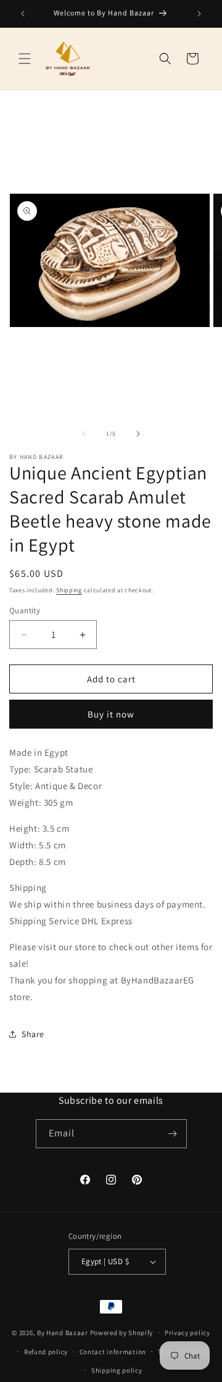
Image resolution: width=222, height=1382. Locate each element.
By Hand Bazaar (62, 1332)
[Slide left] (83, 433)
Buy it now (111, 714)
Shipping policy (116, 1370)
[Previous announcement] (22, 13)
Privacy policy (187, 1332)
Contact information (113, 1351)
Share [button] (33, 1034)
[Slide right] (138, 433)
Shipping (69, 590)
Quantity (24, 610)
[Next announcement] (199, 13)
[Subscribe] (172, 1133)
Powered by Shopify (122, 1332)
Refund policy (46, 1351)
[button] (24, 58)
